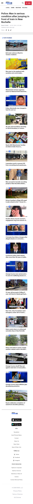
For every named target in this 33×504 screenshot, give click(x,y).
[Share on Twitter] (8, 30)
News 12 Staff (4, 25)
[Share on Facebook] (6, 30)
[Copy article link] (10, 30)
